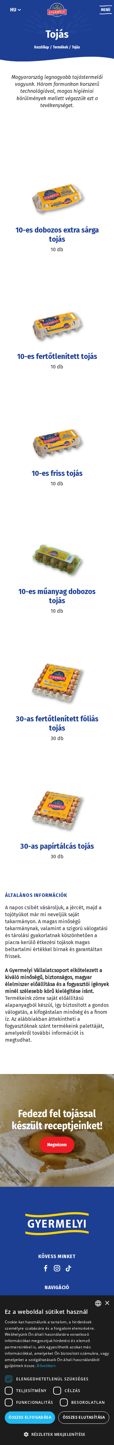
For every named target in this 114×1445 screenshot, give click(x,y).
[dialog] (57, 1370)
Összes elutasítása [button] (84, 1417)
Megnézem (57, 1145)
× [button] (106, 1303)
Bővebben (46, 1365)
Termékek (60, 47)
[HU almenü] (19, 10)
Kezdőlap (41, 47)
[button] (57, 1434)
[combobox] (98, 1303)
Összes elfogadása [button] (30, 1417)
